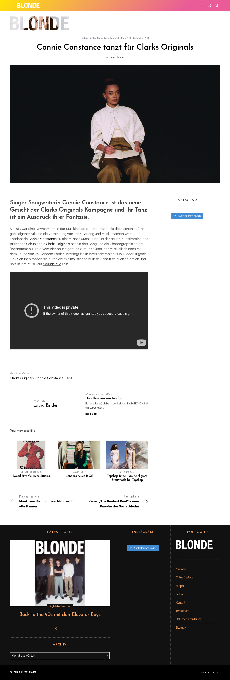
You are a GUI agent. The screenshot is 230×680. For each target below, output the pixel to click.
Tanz (68, 378)
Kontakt (180, 602)
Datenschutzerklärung (188, 619)
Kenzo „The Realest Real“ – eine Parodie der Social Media (114, 501)
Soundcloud (52, 264)
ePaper (180, 586)
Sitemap (181, 627)
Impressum (182, 611)
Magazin (181, 569)
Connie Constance (43, 239)
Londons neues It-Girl (79, 476)
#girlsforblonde (60, 606)
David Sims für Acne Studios (31, 476)
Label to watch (111, 38)
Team (179, 594)
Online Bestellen (185, 577)
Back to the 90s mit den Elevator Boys (59, 614)
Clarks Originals (58, 244)
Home (100, 38)
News (123, 38)
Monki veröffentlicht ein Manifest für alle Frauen (47, 501)
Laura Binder (117, 57)
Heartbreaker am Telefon (103, 398)
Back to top (207, 672)
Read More (91, 413)
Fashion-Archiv (88, 38)
